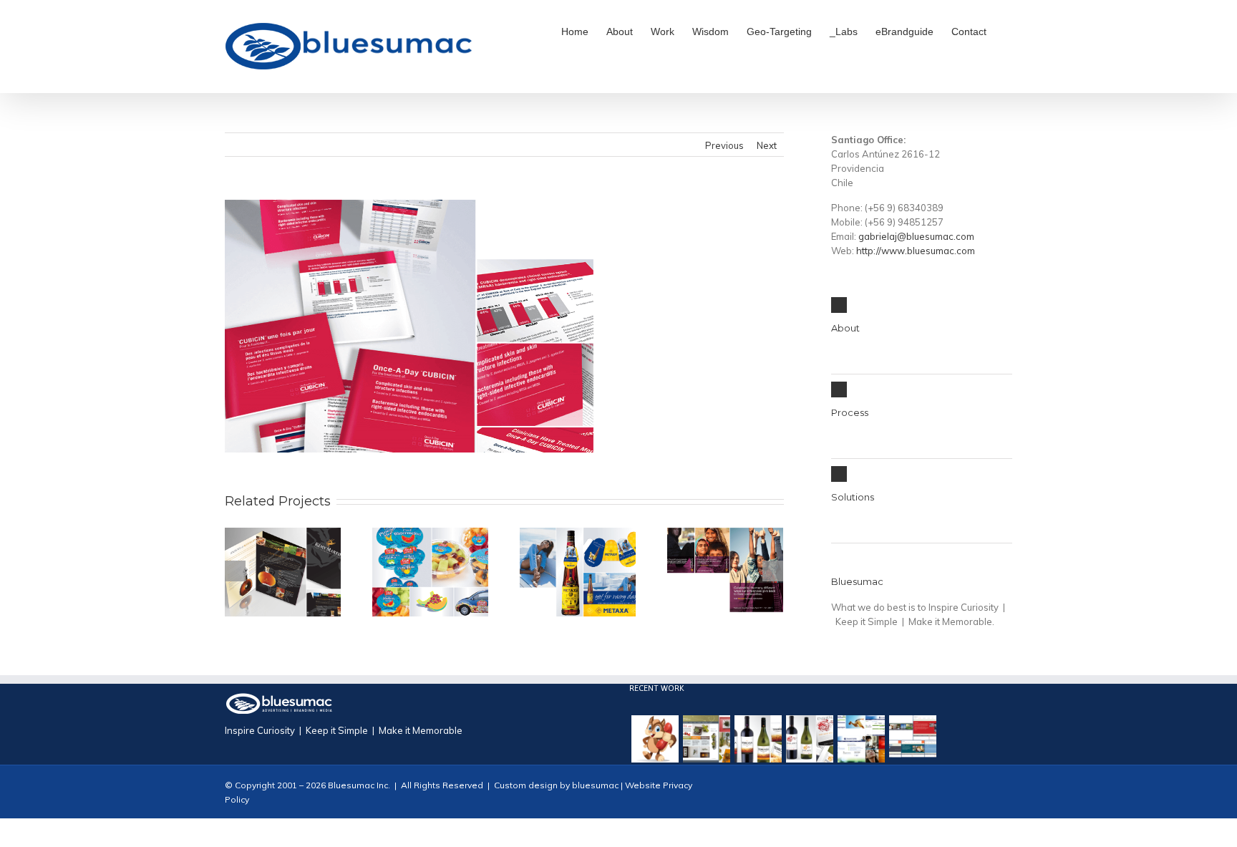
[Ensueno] (809, 739)
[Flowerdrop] (706, 739)
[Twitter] (985, 793)
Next (767, 145)
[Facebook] (962, 793)
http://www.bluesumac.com (915, 250)
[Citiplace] (912, 739)
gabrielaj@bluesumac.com (916, 236)
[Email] (1008, 793)
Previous (724, 145)
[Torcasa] (758, 739)
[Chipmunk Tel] (655, 739)
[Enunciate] (861, 739)
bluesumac (594, 785)
